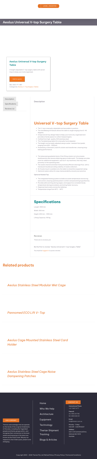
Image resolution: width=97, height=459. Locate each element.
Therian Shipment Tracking (49, 432)
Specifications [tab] (10, 104)
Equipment (45, 419)
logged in (45, 250)
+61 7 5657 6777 (74, 408)
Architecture (46, 414)
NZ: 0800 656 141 (74, 416)
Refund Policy (49, 455)
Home (43, 403)
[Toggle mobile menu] (93, 16)
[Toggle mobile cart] (90, 16)
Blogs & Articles (48, 439)
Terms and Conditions (73, 455)
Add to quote (17, 79)
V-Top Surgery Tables (30, 87)
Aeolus (20, 87)
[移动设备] (25, 42)
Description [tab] (9, 99)
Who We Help (47, 408)
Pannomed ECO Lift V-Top (26, 312)
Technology (46, 424)
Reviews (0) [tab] (9, 109)
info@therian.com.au (75, 421)
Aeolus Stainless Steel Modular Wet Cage (36, 285)
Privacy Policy (60, 455)
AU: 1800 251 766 (74, 414)
